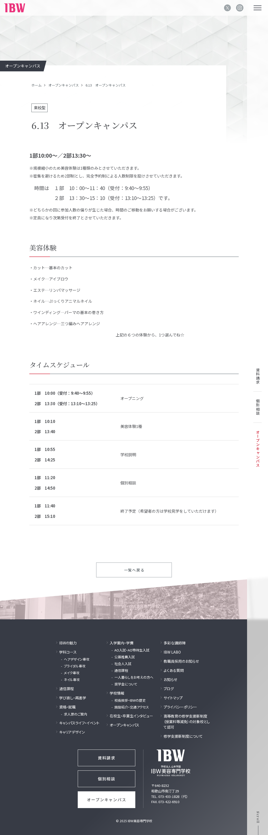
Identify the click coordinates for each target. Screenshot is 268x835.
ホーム (36, 85)
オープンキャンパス (63, 85)
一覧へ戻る (134, 570)
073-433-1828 (168, 796)
